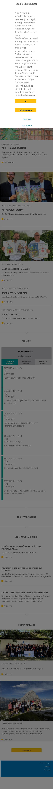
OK (25, 101)
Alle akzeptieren (25, 110)
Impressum (27, 119)
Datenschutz (27, 126)
